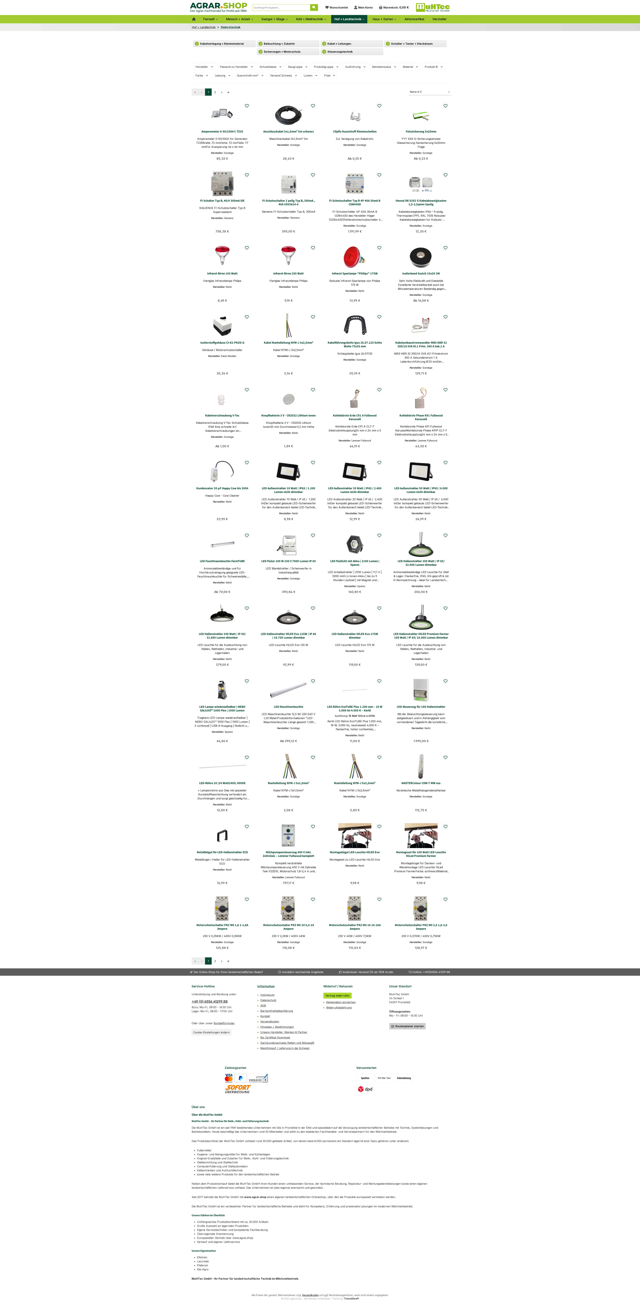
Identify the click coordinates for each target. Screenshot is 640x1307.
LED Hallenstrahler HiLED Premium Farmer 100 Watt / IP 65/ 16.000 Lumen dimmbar (421, 636)
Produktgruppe (324, 66)
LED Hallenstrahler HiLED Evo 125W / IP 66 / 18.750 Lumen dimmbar (288, 636)
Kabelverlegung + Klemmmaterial (222, 43)
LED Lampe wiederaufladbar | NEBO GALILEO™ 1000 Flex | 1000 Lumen (222, 708)
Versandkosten (269, 1021)
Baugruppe (295, 66)
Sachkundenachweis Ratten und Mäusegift (287, 1043)
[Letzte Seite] (228, 92)
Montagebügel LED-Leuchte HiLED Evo (355, 852)
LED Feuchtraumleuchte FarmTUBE (222, 561)
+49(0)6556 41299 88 (436, 972)
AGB (263, 1005)
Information (266, 986)
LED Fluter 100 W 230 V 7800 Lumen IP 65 (288, 561)
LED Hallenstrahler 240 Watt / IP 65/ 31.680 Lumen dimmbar (222, 636)
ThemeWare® (351, 1298)
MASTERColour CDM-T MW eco (421, 783)
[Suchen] (314, 7)
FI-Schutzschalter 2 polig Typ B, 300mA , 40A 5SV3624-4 (288, 202)
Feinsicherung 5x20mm (421, 131)
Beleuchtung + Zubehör (279, 43)
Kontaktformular (224, 1023)
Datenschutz (268, 1000)
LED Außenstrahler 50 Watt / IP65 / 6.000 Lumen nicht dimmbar (421, 490)
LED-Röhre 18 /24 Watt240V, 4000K (222, 783)
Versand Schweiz (281, 75)
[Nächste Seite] (221, 92)
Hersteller (202, 66)
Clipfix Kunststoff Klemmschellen (354, 131)
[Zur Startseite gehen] (218, 7)
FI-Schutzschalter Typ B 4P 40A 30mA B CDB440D (354, 202)
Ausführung (353, 66)
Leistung (220, 75)
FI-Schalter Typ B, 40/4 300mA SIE (222, 201)
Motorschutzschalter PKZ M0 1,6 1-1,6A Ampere (222, 927)
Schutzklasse (268, 66)
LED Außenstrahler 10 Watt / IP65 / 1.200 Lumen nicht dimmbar (288, 490)
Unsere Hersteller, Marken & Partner (283, 1032)
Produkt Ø (431, 66)
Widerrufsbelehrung (339, 1007)
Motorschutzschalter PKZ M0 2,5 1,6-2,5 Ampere (421, 927)
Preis (327, 75)
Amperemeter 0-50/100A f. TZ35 (222, 131)
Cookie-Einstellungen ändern (211, 1032)
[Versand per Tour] (384, 1078)
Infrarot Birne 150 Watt (222, 273)
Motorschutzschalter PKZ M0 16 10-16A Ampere (355, 927)
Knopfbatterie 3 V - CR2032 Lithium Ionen (288, 415)
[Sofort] (238, 1089)
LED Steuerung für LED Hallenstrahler (421, 707)
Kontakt (265, 1016)
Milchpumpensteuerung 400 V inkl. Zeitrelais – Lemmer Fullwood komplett (288, 854)
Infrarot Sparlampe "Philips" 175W (355, 273)
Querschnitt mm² (248, 75)
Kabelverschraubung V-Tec (222, 415)
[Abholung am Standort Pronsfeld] (404, 1078)
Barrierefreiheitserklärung (276, 1011)
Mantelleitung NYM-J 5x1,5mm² (288, 783)
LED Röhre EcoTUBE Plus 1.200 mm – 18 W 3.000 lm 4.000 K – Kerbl (354, 708)
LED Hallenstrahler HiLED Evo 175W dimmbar (355, 636)
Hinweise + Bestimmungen (277, 1027)
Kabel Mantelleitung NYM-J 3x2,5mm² (288, 343)
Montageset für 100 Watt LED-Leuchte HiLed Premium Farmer (421, 854)
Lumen (308, 75)
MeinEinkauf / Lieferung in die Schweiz (285, 1048)
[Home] (194, 19)
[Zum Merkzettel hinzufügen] (247, 105)
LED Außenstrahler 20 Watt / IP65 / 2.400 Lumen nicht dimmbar (355, 490)
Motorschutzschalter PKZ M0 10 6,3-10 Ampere (288, 927)
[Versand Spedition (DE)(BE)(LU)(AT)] (365, 1078)
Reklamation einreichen (341, 1002)
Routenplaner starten (409, 1026)
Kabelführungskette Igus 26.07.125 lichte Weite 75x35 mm (355, 344)
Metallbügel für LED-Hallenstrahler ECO (222, 852)
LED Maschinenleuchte (288, 707)
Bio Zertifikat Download (275, 1037)
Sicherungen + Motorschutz (281, 51)
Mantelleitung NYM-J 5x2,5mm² (355, 783)
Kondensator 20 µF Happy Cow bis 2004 (222, 488)
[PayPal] (240, 1078)
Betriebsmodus (382, 66)
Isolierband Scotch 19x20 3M (421, 273)
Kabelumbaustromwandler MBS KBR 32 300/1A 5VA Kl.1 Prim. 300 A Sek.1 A (421, 344)
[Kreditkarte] (229, 1078)
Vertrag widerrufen (338, 995)
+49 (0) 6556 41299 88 (210, 1001)
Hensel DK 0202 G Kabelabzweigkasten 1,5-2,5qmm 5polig (421, 202)
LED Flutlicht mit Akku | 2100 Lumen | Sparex (354, 563)
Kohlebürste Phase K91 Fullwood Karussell (421, 417)
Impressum (267, 995)
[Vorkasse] (258, 1078)
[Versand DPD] (365, 1089)
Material (408, 66)
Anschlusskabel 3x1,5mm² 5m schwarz (288, 131)
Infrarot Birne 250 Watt (288, 273)
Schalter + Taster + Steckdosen (411, 43)
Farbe (200, 75)
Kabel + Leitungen (339, 43)
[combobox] (281, 7)
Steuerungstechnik (340, 51)
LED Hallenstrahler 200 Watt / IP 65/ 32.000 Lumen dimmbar (421, 563)
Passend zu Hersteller (234, 66)
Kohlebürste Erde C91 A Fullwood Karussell (354, 417)
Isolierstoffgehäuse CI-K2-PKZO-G (222, 343)
